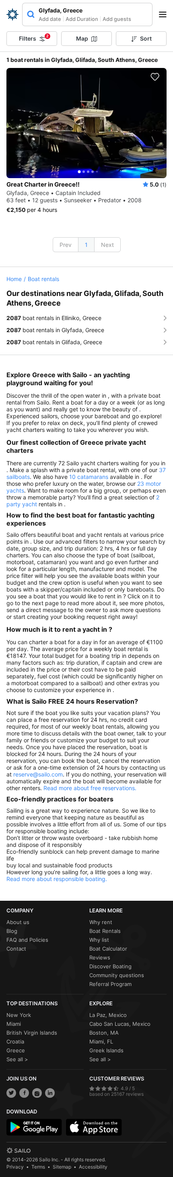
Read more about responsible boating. (56, 878)
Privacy (15, 1167)
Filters (34, 38)
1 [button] (86, 244)
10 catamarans (88, 476)
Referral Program (110, 984)
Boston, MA (104, 1032)
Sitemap (62, 1167)
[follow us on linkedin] (50, 1093)
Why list (99, 940)
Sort (146, 38)
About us (17, 922)
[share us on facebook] (24, 1093)
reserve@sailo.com (38, 774)
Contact (16, 948)
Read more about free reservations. (89, 788)
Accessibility (93, 1167)
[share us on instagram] (37, 1093)
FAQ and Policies (27, 940)
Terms (38, 1167)
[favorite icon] (155, 77)
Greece (15, 1050)
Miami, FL (101, 1041)
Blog (11, 931)
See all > (17, 1059)
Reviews (99, 957)
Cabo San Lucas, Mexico (119, 1024)
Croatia (15, 1041)
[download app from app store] (94, 1127)
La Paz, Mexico (108, 1015)
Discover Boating (110, 966)
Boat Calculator (108, 948)
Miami (13, 1024)
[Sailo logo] (18, 1150)
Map (82, 38)
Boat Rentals (105, 931)
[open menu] (165, 14)
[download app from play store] (34, 1127)
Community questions (116, 975)
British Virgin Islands (31, 1032)
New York (18, 1015)
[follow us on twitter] (11, 1093)
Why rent (100, 922)
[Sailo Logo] (12, 14)
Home (14, 278)
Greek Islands (106, 1050)
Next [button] (107, 244)
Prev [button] (66, 244)
